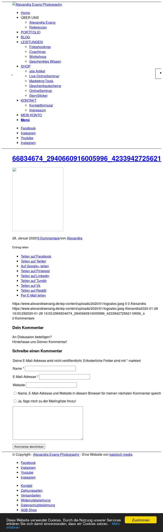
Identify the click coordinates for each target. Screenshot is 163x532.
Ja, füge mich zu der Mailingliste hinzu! (46, 401)
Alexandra (74, 238)
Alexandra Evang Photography (56, 454)
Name (18, 368)
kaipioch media (121, 454)
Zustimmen (141, 519)
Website (19, 384)
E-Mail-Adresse (25, 376)
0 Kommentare (49, 238)
